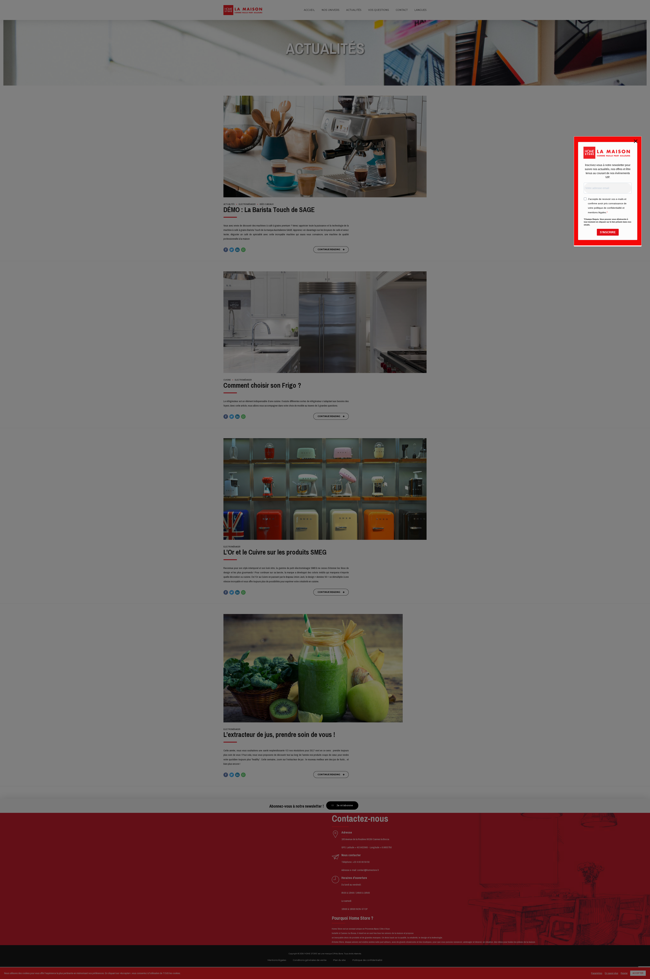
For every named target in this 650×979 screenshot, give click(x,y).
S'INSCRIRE (608, 232)
